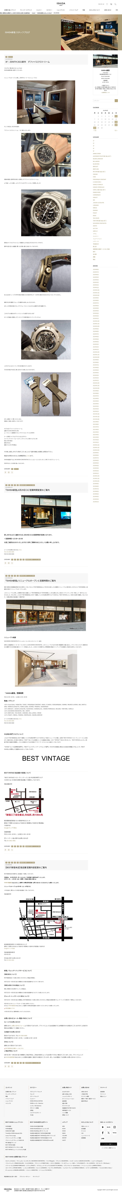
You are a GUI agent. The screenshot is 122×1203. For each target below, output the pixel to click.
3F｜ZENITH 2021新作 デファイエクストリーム (27, 61)
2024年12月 (96, 321)
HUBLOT (95, 197)
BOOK (63, 1128)
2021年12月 (96, 414)
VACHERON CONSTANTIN (99, 223)
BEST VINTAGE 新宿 (10, 1145)
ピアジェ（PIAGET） (30, 1165)
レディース (96, 241)
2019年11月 (96, 478)
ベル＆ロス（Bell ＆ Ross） (105, 1168)
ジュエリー (39, 10)
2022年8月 (96, 393)
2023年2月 (96, 378)
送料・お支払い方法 (67, 1094)
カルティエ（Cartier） (10, 1161)
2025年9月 (96, 298)
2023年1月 (96, 380)
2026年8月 (96, 269)
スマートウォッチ (34, 1096)
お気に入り (107, 4)
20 (116, 122)
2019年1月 (96, 501)
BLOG (107, 1129)
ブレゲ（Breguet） (50, 1161)
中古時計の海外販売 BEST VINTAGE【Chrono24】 (41, 1140)
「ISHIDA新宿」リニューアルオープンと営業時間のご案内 (30, 580)
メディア (65, 1122)
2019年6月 (96, 491)
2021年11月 (96, 416)
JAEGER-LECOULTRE (98, 202)
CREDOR (95, 174)
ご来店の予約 (84, 1094)
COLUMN (64, 1135)
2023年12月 (96, 352)
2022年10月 (96, 388)
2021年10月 (96, 419)
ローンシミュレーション (68, 1098)
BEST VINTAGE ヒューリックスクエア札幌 (15, 1149)
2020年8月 (96, 455)
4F (14, 485)
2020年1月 (96, 473)
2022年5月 (96, 401)
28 (94, 128)
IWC (94, 200)
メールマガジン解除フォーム (109, 1148)
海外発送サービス (66, 1110)
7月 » (116, 130)
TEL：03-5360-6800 (9, 552)
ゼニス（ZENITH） (91, 1163)
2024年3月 (96, 344)
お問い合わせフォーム (18, 1026)
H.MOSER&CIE (97, 195)
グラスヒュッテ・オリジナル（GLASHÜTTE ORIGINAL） (50, 1165)
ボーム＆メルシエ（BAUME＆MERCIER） (14, 1170)
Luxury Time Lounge (10, 1135)
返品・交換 (64, 1103)
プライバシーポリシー (25, 1176)
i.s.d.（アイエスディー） (35, 1112)
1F (6, 485)
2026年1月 (96, 287)
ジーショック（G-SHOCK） (45, 1170)
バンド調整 (65, 1112)
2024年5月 (96, 339)
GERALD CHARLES (98, 184)
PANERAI (95, 210)
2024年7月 (96, 334)
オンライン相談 (85, 1096)
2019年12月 (96, 476)
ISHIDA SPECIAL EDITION (36, 1101)
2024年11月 (96, 323)
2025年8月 (96, 300)
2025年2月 (96, 316)
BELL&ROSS (96, 161)
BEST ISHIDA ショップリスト (14, 1122)
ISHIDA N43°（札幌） (10, 1131)
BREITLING (96, 169)
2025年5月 (96, 308)
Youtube (102, 1129)
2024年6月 (96, 336)
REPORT (64, 1138)
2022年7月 (96, 396)
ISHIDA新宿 (8, 1126)
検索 (115, 4)
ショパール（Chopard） (96, 1161)
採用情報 (83, 1138)
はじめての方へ (66, 1091)
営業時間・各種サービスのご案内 (27, 485)
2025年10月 (96, 295)
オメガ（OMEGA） (29, 1163)
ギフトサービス (66, 1105)
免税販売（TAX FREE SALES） (69, 1108)
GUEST (64, 1140)
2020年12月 (96, 445)
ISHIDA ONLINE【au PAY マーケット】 (39, 1131)
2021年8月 (96, 424)
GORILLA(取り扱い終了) (99, 190)
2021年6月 (96, 429)
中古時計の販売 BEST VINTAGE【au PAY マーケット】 (42, 1135)
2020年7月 (96, 458)
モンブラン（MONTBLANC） (54, 1168)
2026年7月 (96, 272)
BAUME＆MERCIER (98, 159)
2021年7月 (96, 427)
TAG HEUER (96, 218)
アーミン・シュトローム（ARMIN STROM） (91, 1165)
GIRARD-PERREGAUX (98, 187)
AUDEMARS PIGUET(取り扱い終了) (102, 156)
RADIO (64, 1133)
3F (6, 57)
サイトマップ (36, 1176)
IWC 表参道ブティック (10, 1142)
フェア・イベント (97, 239)
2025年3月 (96, 313)
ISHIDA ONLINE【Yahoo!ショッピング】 (39, 1128)
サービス (83, 1131)
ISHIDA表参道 (8, 882)
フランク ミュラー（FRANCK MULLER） (14, 1163)
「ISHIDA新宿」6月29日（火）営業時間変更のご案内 (27, 489)
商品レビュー (103, 1096)
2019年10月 (96, 481)
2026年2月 (96, 285)
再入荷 (94, 246)
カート (111, 4)
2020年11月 (96, 447)
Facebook (5, 472)
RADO (94, 215)
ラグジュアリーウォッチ (36, 1091)
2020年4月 (96, 465)
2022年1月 (96, 411)
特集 (84, 10)
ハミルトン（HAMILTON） (32, 1170)
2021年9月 (96, 421)
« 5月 (94, 130)
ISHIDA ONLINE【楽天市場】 (36, 1126)
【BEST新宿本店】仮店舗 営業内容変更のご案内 (26, 867)
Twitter (12, 472)
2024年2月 (96, 347)
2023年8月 (96, 362)
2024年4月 (96, 341)
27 (116, 125)
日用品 (31, 1110)
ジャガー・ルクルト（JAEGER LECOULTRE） (80, 1161)
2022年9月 (96, 391)
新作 (94, 251)
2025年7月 (96, 303)
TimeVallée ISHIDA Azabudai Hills (13, 1133)
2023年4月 (96, 372)
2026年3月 (96, 282)
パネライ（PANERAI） (55, 1163)
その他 (31, 1115)
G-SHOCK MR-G (97, 182)
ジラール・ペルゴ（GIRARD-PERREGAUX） (15, 1165)
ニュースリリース (85, 1135)
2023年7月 (96, 365)
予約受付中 (96, 244)
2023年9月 (96, 360)
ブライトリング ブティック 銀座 (13, 1138)
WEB (63, 1126)
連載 (94, 257)
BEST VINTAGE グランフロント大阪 (14, 1147)
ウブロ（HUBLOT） (81, 1163)
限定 (94, 259)
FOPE (94, 177)
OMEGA (95, 208)
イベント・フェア (73, 10)
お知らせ (95, 231)
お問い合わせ (107, 10)
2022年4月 (96, 403)
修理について (65, 1115)
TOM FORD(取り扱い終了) (99, 221)
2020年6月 (96, 460)
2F (9, 485)
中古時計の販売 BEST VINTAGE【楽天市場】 (40, 1133)
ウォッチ (32, 1094)
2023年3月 (96, 375)
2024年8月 (96, 331)
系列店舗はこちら (10, 1008)
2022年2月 (96, 409)
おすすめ (95, 228)
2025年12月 (96, 290)
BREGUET (95, 166)
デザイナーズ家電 (34, 1108)
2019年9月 (96, 483)
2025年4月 (96, 311)
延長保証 (64, 1101)
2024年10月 (96, 326)
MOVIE (64, 1131)
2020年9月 (96, 452)
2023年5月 (96, 370)
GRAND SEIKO (96, 192)
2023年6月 (96, 367)
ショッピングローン (67, 1096)
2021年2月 (96, 440)
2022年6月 (96, 398)
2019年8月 (96, 486)
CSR (82, 1133)
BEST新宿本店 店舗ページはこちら (14, 1048)
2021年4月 (96, 434)
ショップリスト (61, 10)
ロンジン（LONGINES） (41, 1168)
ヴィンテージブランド (26, 10)
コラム (94, 233)
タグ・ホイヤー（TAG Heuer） (102, 1163)
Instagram (8, 472)
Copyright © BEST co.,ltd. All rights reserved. (107, 1190)
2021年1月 (96, 442)
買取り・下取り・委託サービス (88, 1098)
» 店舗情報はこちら (105, 92)
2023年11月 (96, 354)
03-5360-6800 (23, 1036)
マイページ (101, 4)
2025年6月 (96, 305)
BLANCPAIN (96, 164)
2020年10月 (96, 450)
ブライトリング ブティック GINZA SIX (14, 1140)
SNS (117, 10)
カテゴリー (49, 10)
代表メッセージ (85, 1126)
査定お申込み (84, 1101)
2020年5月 (96, 463)
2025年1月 (96, 318)
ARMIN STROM (97, 153)
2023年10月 (96, 357)
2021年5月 (96, 432)
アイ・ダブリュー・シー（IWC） (68, 1163)
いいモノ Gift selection (35, 1105)
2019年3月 (96, 499)
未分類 (94, 254)
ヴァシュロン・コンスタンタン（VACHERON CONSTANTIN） (31, 1161)
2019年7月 (96, 489)
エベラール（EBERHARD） (92, 1168)
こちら (28, 456)
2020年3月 (96, 468)
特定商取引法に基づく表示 (10, 1176)
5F (17, 485)
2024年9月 (96, 329)
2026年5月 (96, 277)
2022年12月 (96, 383)
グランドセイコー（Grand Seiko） (72, 1165)
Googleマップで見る (10, 828)
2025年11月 (96, 292)
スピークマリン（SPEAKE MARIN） (13, 1168)
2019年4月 (96, 496)
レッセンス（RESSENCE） (29, 1168)
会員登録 (102, 1091)
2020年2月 (96, 471)
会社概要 (83, 1128)
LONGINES (96, 205)
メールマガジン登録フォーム (109, 1144)
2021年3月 (96, 437)
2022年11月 (96, 385)
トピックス (8, 1103)
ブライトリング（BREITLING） (42, 1163)
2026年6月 (96, 274)
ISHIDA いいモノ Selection (36, 1103)
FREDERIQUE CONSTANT (99, 179)
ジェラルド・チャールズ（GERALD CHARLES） (73, 1168)
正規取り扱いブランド (10, 10)
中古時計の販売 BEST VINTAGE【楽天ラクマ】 (41, 1138)
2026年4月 (96, 280)
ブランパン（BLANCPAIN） (62, 1161)
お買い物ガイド (67, 1087)
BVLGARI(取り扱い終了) (99, 171)
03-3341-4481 (11, 841)
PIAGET (95, 213)
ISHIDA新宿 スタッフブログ (44, 13)
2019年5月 (96, 494)
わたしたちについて (94, 10)
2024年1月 (96, 349)
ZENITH (10, 57)
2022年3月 (96, 406)
